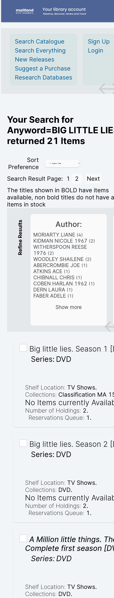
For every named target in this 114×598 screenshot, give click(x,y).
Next (93, 178)
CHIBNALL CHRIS (53, 277)
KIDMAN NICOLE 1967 (60, 241)
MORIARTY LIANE (54, 235)
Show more (69, 307)
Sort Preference (23, 163)
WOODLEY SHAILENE (58, 259)
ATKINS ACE (47, 271)
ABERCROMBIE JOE (56, 265)
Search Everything (40, 50)
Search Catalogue (39, 41)
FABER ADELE (49, 296)
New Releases (34, 59)
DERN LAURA (49, 290)
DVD (63, 359)
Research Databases (43, 77)
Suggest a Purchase (42, 68)
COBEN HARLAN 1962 (60, 283)
